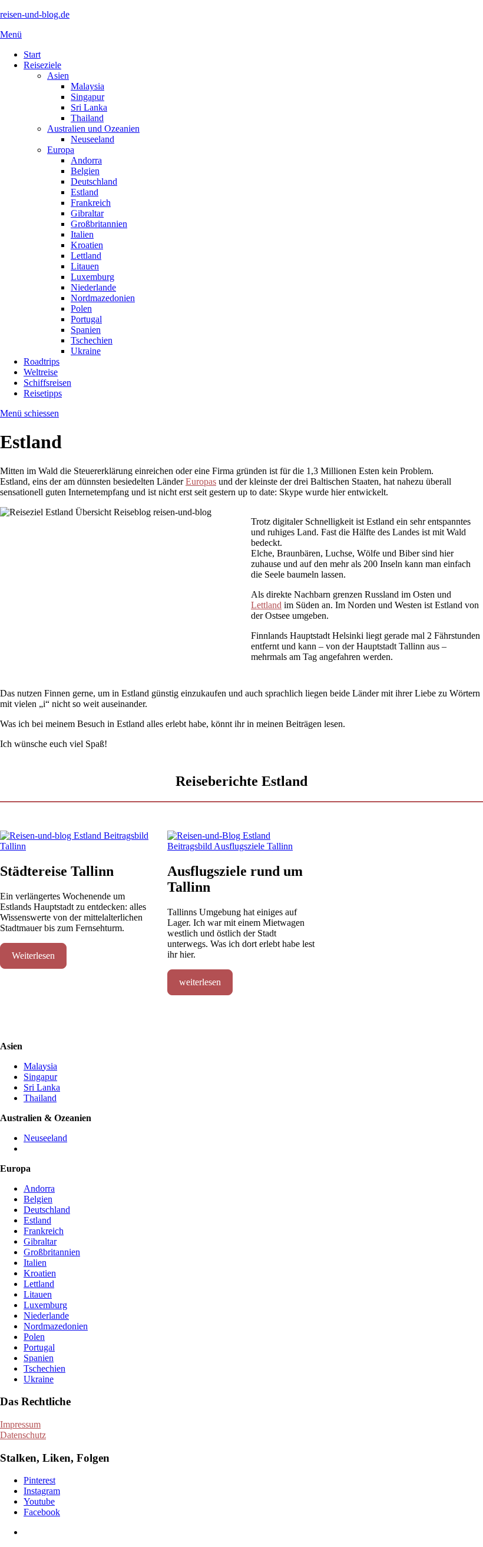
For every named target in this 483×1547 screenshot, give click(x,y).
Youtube (39, 1501)
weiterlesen (200, 982)
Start (32, 54)
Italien (82, 234)
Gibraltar (87, 213)
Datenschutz (23, 1435)
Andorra (86, 160)
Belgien (85, 171)
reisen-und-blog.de (35, 14)
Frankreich (91, 203)
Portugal (86, 319)
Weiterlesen (33, 956)
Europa (60, 150)
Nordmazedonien (103, 298)
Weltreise (41, 372)
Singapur (87, 97)
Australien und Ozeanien (93, 129)
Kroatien (87, 245)
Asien (58, 76)
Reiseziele (42, 65)
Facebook (42, 1512)
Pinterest (39, 1480)
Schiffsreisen (47, 383)
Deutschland (94, 181)
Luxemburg (92, 277)
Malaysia (87, 86)
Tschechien (92, 340)
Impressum (20, 1424)
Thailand (87, 118)
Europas (201, 481)
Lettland (86, 256)
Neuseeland (92, 139)
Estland (84, 192)
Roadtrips (41, 361)
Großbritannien (99, 224)
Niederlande (93, 287)
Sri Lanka (89, 107)
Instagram (42, 1491)
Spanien (86, 330)
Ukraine (86, 351)
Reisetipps (43, 393)
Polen (81, 309)
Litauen (85, 266)
